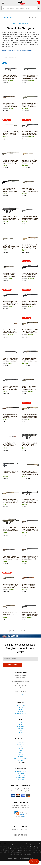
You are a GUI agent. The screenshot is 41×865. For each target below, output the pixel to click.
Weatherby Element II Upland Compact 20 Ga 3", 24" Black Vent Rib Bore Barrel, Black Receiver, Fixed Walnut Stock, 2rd (10, 445)
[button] (20, 17)
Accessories (20, 728)
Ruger (20, 750)
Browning (20, 742)
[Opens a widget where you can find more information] (34, 861)
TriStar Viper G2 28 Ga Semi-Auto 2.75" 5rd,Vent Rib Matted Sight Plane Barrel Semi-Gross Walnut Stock (29, 587)
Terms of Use (21, 775)
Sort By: (5, 57)
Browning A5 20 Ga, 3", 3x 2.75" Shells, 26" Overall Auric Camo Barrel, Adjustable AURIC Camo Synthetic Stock (29, 163)
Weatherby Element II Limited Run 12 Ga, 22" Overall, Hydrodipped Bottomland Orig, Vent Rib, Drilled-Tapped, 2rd (10, 276)
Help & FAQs (20, 773)
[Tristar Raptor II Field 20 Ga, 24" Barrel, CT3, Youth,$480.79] (10, 464)
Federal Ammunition (20, 758)
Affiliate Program (20, 713)
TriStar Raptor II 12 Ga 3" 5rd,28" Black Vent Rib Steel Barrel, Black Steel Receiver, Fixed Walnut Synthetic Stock (11, 559)
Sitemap (20, 711)
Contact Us (20, 779)
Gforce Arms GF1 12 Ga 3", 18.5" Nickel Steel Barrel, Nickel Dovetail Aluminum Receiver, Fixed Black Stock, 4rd (11, 191)
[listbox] (14, 57)
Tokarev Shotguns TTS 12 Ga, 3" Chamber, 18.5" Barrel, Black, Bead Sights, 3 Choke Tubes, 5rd (30, 615)
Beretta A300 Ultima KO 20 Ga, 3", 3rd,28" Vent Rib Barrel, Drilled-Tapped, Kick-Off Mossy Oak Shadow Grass (30, 332)
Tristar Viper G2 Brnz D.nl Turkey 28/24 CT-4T (10, 613)
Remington (20, 760)
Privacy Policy (20, 777)
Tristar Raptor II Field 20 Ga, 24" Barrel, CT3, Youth (10, 472)
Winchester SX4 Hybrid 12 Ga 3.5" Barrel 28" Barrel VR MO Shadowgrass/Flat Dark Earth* (10, 502)
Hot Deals (21, 732)
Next (35, 631)
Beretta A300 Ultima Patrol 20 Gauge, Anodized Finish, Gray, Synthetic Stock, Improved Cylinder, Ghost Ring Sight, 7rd (10, 304)
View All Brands (20, 762)
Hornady (20, 746)
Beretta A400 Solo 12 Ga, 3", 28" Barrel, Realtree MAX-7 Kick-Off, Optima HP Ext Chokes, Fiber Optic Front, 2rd (10, 134)
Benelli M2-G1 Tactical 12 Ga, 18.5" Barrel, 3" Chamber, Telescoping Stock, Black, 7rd (30, 134)
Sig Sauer (20, 748)
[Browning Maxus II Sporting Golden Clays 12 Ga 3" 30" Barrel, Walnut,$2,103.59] (10, 408)
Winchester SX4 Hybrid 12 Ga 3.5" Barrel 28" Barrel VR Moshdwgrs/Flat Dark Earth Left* (30, 473)
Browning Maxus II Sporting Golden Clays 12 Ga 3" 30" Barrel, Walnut (10, 416)
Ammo (20, 724)
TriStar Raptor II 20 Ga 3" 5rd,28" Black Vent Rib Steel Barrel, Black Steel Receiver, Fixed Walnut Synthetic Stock (30, 530)
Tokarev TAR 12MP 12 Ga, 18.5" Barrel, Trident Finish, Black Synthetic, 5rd (10, 77)
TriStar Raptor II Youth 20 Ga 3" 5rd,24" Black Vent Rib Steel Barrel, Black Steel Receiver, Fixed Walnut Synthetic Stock (30, 559)
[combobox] (19, 8)
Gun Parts (20, 726)
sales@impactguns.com (20, 694)
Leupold (20, 756)
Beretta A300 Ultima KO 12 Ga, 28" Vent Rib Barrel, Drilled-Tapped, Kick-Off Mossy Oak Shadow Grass (29, 388)
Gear (20, 730)
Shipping (20, 709)
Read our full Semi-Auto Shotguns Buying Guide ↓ (17, 50)
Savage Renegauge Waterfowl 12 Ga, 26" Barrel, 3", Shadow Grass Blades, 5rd (10, 106)
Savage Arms (20, 744)
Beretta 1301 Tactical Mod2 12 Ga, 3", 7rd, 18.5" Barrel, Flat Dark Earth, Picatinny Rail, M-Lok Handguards (30, 247)
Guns (20, 722)
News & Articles (20, 705)
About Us (20, 707)
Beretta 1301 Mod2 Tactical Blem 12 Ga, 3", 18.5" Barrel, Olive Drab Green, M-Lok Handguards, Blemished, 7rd (30, 106)
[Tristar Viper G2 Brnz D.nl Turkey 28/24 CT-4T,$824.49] (10, 606)
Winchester (20, 754)
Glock (20, 752)
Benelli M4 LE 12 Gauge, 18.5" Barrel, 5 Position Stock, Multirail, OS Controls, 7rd (30, 77)
